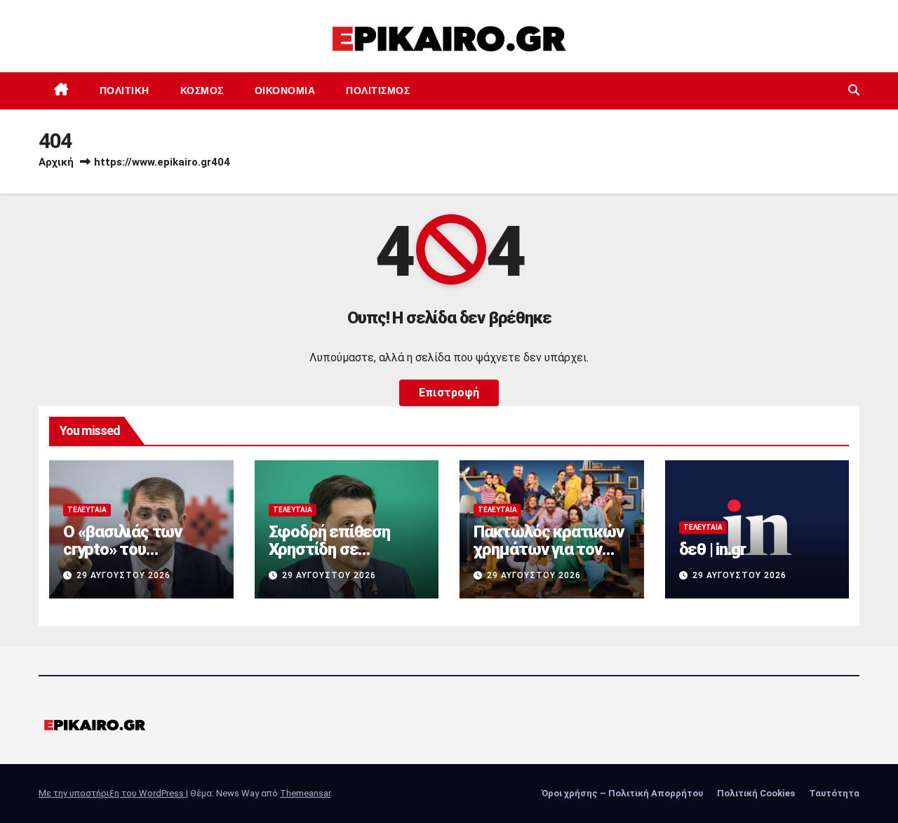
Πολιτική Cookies (756, 793)
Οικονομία (285, 90)
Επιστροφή (449, 392)
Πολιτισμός (378, 90)
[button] (853, 90)
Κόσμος (202, 90)
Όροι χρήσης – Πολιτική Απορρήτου (622, 793)
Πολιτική (124, 90)
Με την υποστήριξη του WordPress (112, 793)
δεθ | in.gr (712, 549)
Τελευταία (87, 510)
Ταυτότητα (834, 793)
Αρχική (56, 162)
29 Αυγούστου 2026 (123, 575)
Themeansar (305, 793)
